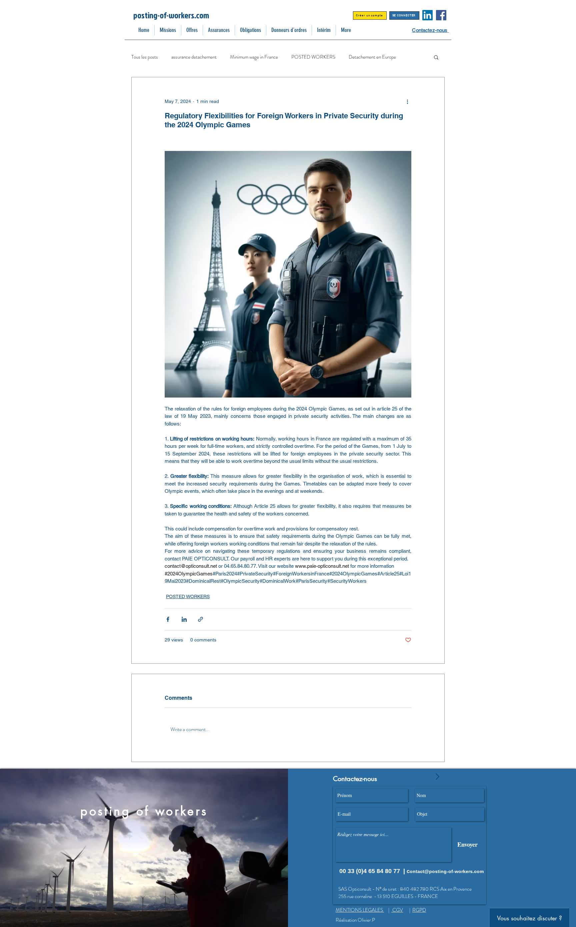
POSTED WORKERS (313, 57)
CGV (397, 910)
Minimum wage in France (254, 57)
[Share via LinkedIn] (184, 619)
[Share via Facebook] (168, 619)
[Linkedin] (427, 15)
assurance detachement (194, 57)
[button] (436, 57)
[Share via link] (200, 619)
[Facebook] (441, 15)
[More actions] (407, 101)
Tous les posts (144, 57)
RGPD (419, 910)
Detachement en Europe (372, 57)
